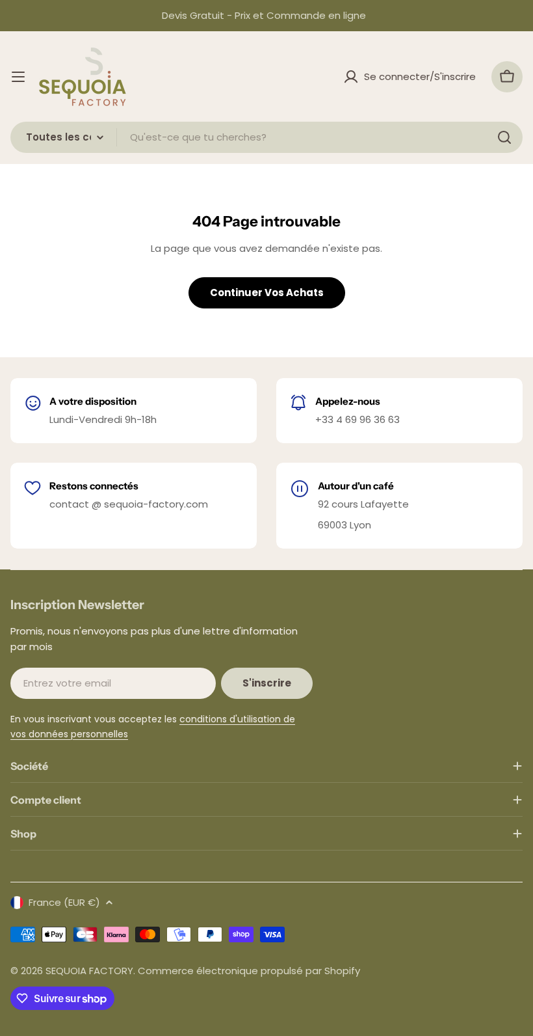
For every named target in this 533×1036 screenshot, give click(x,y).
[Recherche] (504, 137)
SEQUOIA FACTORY (89, 970)
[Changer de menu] (18, 77)
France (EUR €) (64, 902)
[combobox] (266, 137)
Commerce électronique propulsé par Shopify (249, 970)
